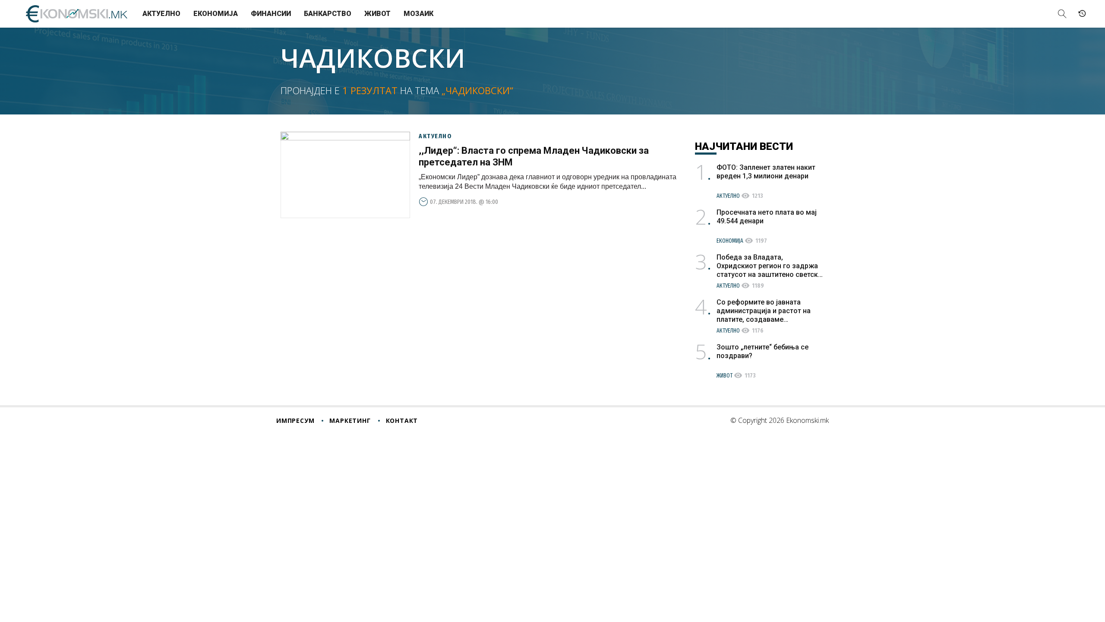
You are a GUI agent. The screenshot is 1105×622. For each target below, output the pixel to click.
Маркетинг (349, 420)
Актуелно (161, 14)
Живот (377, 14)
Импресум (295, 420)
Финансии (271, 14)
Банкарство (327, 14)
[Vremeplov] (1082, 14)
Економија (215, 14)
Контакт (402, 420)
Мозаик (418, 14)
